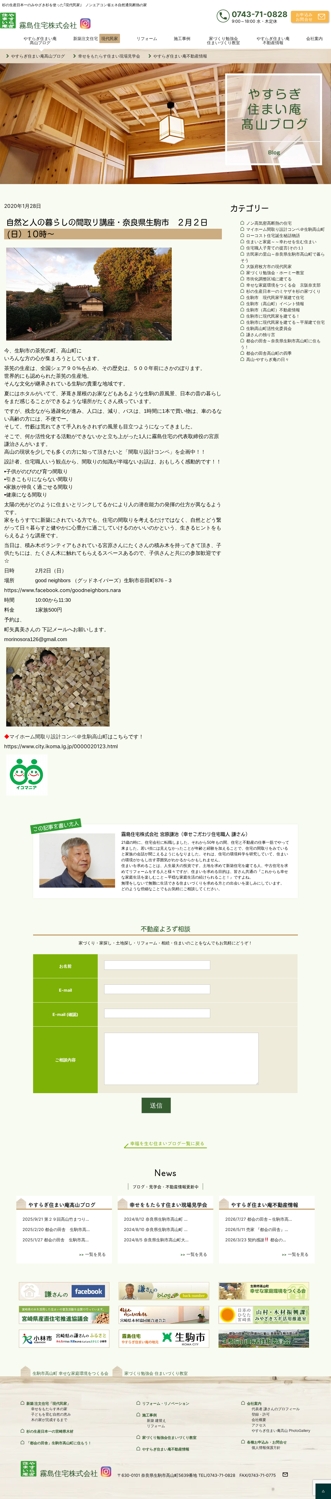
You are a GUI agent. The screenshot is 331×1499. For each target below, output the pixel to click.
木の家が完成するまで (49, 1419)
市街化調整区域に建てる (269, 278)
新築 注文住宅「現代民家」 (48, 1403)
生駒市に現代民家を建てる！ (273, 316)
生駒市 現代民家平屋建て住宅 (275, 297)
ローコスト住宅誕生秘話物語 (273, 235)
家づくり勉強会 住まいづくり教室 (156, 1373)
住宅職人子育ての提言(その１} (274, 247)
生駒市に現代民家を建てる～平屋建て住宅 (285, 322)
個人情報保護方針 (266, 1447)
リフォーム (147, 38)
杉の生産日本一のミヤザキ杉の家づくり (283, 291)
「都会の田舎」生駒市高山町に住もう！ (59, 1443)
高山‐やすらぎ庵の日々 (267, 359)
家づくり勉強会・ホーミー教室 (275, 272)
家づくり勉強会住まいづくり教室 (223, 40)
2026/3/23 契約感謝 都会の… (255, 1239)
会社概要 (259, 1419)
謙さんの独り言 (260, 334)
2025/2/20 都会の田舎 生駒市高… (56, 1229)
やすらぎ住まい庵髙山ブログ (40, 40)
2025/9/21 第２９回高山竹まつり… (55, 1219)
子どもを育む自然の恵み (51, 1414)
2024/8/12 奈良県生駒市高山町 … (155, 1219)
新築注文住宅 (95, 38)
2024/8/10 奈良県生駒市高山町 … (155, 1229)
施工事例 (182, 38)
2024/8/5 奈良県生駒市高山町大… (156, 1239)
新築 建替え (156, 1420)
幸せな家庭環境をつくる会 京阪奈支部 (283, 285)
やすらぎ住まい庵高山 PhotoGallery (281, 1430)
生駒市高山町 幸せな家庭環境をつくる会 (70, 1373)
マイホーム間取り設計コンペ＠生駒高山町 (58, 736)
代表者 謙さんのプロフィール (276, 1409)
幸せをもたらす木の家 (49, 1409)
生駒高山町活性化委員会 (269, 328)
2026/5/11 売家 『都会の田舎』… (256, 1229)
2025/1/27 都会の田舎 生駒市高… (55, 1239)
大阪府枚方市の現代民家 (269, 266)
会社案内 (314, 38)
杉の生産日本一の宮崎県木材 (49, 1431)
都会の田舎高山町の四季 (269, 353)
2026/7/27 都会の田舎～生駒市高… (258, 1219)
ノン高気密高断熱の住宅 (269, 223)
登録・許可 (261, 1414)
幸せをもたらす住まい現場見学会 (109, 56)
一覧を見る (95, 1254)
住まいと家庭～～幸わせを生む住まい (281, 241)
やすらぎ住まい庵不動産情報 (273, 40)
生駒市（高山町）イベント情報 (275, 303)
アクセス (259, 1425)
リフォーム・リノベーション (165, 1403)
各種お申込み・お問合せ (267, 1442)
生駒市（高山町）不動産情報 (273, 309)
